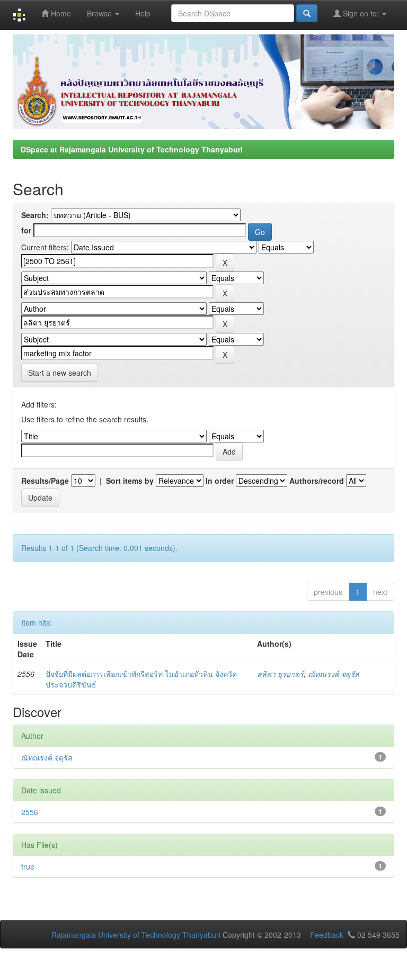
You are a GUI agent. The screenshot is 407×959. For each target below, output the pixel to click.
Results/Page (45, 480)
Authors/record (316, 480)
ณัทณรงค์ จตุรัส (333, 673)
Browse (100, 13)
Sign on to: (361, 13)
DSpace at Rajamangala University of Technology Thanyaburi (132, 149)
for (26, 230)
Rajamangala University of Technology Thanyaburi (135, 934)
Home (60, 13)
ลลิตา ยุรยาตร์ (280, 673)
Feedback (326, 934)
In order (220, 480)
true (27, 866)
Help (143, 13)
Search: (35, 215)
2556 (29, 812)
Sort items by (130, 480)
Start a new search (59, 372)
